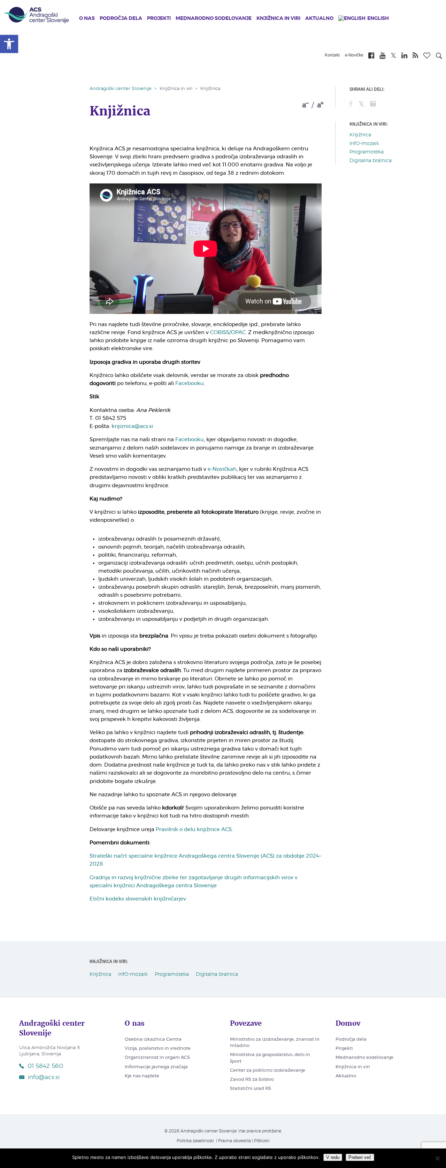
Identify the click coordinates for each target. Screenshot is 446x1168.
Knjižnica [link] (360, 135)
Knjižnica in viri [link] (278, 18)
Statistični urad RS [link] (250, 1088)
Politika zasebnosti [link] (195, 1141)
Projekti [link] (159, 18)
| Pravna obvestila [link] (233, 1141)
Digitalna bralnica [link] (370, 160)
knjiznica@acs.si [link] (132, 426)
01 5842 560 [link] (45, 1066)
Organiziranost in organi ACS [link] (157, 1057)
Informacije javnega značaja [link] (156, 1067)
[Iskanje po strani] (439, 57)
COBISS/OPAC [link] (228, 332)
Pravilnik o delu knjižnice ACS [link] (194, 829)
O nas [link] (87, 18)
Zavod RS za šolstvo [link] (252, 1079)
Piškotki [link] (262, 1141)
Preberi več (359, 1157)
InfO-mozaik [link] (364, 143)
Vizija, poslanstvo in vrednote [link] (158, 1048)
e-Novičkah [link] (222, 469)
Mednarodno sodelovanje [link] (214, 18)
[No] (437, 1158)
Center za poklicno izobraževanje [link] (267, 1070)
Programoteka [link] (366, 152)
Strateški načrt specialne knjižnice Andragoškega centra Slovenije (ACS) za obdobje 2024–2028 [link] (205, 860)
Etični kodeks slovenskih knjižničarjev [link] (138, 899)
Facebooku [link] (189, 383)
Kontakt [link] (332, 55)
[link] (9, 44)
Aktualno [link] (319, 18)
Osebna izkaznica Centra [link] (153, 1039)
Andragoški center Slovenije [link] (121, 88)
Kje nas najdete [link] (142, 1076)
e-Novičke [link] (354, 55)
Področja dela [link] (121, 18)
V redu (332, 1157)
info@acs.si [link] (44, 1077)
